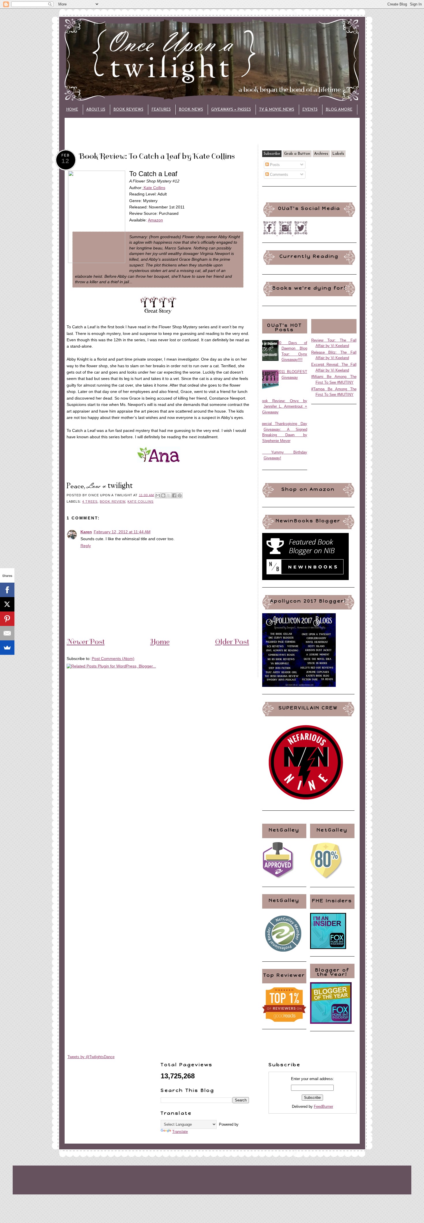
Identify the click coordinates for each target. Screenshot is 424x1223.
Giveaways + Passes (231, 109)
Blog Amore (339, 109)
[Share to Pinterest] (180, 495)
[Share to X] (169, 495)
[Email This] (158, 495)
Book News (191, 109)
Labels (338, 154)
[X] (7, 604)
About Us (95, 109)
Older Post (232, 641)
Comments (278, 174)
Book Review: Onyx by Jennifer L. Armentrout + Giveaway (283, 406)
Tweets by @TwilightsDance (91, 1057)
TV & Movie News (276, 109)
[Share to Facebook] (174, 495)
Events (310, 109)
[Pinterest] (7, 619)
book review (112, 501)
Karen (86, 532)
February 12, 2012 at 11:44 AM (122, 532)
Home (72, 109)
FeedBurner (323, 1106)
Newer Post (86, 641)
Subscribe (272, 154)
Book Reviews (128, 109)
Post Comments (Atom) (113, 658)
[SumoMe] (7, 647)
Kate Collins (153, 187)
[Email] (7, 633)
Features (161, 109)
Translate (180, 1131)
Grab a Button (297, 154)
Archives (321, 154)
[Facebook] (7, 590)
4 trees (89, 501)
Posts (274, 165)
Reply (85, 545)
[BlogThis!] (163, 495)
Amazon (155, 220)
